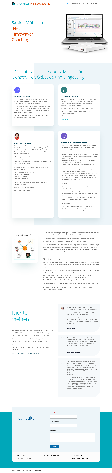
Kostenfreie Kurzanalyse (90, 3)
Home (66, 3)
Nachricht (53, 430)
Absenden (54, 446)
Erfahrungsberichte (75, 3)
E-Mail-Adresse (55, 422)
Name (52, 413)
